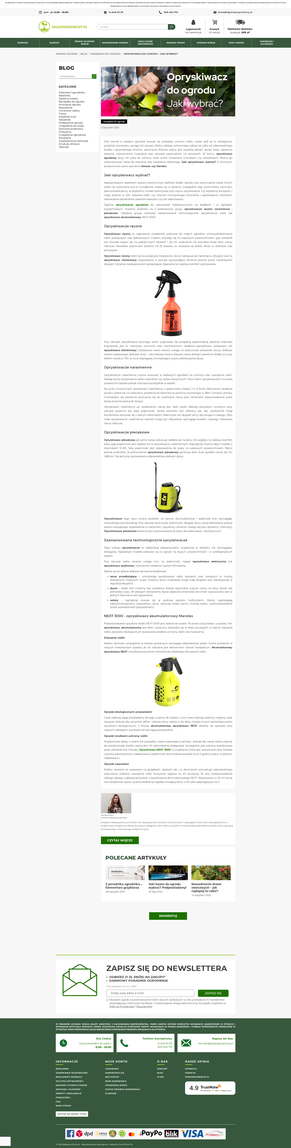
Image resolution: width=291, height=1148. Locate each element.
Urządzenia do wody (71, 125)
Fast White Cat (126, 1144)
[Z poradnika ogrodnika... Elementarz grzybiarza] (125, 872)
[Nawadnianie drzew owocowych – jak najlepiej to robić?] (211, 872)
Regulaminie (144, 1006)
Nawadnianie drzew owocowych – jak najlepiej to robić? (206, 887)
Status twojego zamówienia (122, 1089)
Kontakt (162, 1069)
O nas (160, 1077)
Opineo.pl (191, 1069)
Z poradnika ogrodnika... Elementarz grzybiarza (123, 885)
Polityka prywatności (70, 1081)
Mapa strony (63, 1106)
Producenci (63, 1097)
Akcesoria (65, 138)
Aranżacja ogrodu (70, 104)
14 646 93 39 (116, 12)
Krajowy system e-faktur (71, 1085)
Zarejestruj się (114, 1073)
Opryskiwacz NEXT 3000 (155, 749)
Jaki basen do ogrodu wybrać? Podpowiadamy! (167, 885)
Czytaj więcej (120, 840)
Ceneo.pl (190, 1073)
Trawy (62, 113)
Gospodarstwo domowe (73, 141)
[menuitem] (24, 43)
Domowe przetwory (71, 128)
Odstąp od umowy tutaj (72, 1114)
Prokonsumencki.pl (197, 1077)
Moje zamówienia (115, 1081)
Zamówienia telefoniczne (72, 1073)
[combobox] (136, 27)
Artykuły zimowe (69, 144)
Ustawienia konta (116, 1085)
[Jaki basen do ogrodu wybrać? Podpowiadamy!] (168, 872)
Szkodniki (65, 119)
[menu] (145, 43)
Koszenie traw (67, 116)
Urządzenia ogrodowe (72, 134)
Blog (84, 53)
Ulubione (110, 1093)
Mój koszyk (112, 1077)
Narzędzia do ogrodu (106, 53)
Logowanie (112, 1069)
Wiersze (64, 147)
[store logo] (63, 27)
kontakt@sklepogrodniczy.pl (215, 1043)
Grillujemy (65, 131)
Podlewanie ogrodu (71, 122)
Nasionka (64, 95)
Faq (58, 1101)
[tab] (168, 916)
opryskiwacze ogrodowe (132, 204)
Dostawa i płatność (68, 1089)
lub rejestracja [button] (193, 31)
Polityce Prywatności (122, 1006)
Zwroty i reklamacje (69, 1093)
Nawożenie (65, 107)
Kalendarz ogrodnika (72, 92)
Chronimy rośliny (69, 110)
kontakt (235, 12)
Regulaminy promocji (69, 1077)
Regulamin (62, 1069)
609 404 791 (171, 12)
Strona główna (66, 53)
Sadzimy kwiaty (68, 98)
